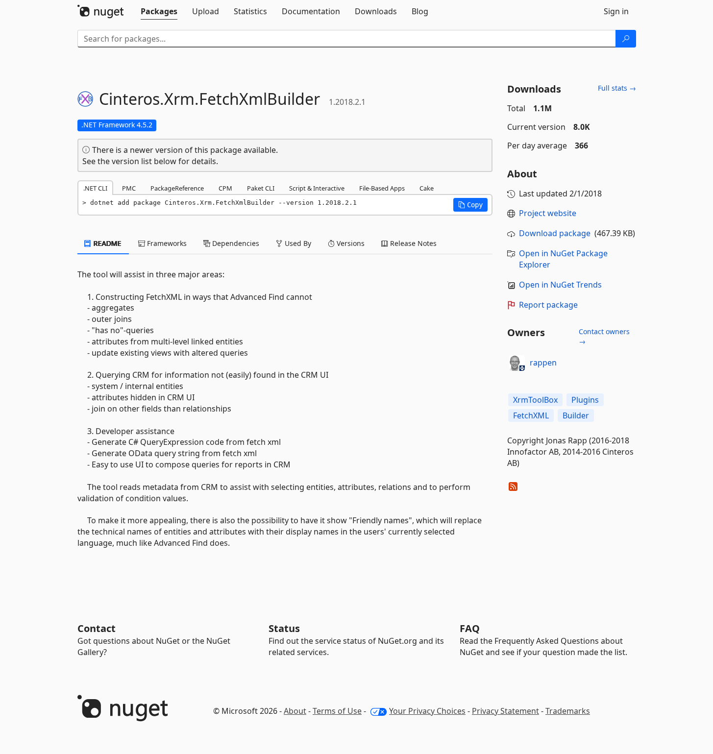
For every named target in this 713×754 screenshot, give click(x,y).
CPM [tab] (225, 188)
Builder (576, 415)
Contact (96, 628)
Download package (554, 233)
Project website (547, 213)
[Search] (625, 39)
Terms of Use (337, 710)
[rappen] (517, 363)
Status (284, 628)
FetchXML (531, 415)
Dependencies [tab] (234, 243)
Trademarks (567, 710)
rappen (543, 362)
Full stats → (617, 88)
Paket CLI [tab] (260, 188)
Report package (548, 304)
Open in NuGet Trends (560, 284)
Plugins (585, 399)
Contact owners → (604, 336)
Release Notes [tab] (412, 243)
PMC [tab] (129, 188)
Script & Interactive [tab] (316, 188)
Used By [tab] (297, 243)
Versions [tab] (350, 243)
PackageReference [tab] (177, 188)
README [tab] (107, 243)
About (295, 710)
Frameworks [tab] (166, 243)
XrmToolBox (535, 399)
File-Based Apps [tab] (382, 188)
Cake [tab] (426, 188)
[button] (470, 205)
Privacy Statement (505, 710)
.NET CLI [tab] (95, 188)
